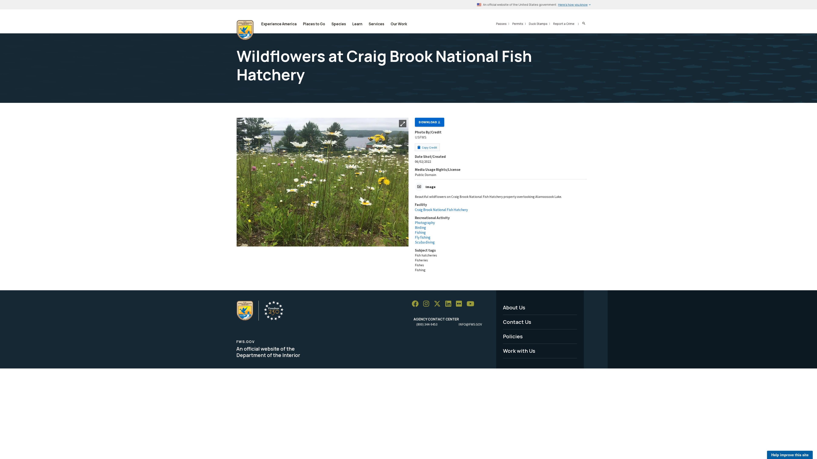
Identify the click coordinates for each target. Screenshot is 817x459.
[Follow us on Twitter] (439, 303)
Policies (513, 336)
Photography (425, 222)
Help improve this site (789, 454)
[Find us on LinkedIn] (449, 303)
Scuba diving (425, 242)
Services (376, 23)
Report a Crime (563, 24)
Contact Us (517, 321)
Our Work (399, 23)
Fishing (420, 232)
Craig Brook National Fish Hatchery (441, 209)
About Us (514, 307)
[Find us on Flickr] (460, 303)
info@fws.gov (470, 324)
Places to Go (314, 23)
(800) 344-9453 (426, 324)
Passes (501, 24)
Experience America (279, 23)
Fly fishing (422, 237)
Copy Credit (429, 147)
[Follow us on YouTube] (472, 303)
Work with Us (519, 350)
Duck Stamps (538, 24)
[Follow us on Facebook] (416, 303)
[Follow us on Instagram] (427, 303)
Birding (420, 227)
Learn (357, 23)
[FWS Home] (245, 30)
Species (338, 23)
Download (428, 122)
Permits (517, 24)
